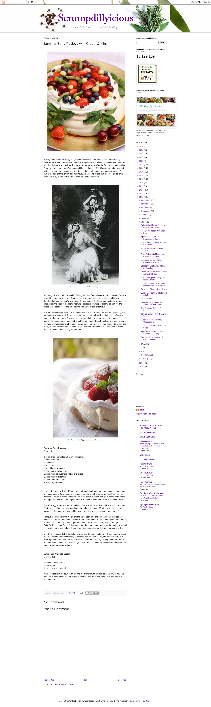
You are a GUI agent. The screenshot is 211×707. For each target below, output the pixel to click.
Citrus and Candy (147, 437)
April (143, 348)
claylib (131, 701)
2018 (141, 175)
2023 (141, 157)
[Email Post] (81, 593)
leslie (141, 410)
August (144, 215)
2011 (141, 363)
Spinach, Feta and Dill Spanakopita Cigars (150, 238)
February (145, 355)
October (144, 207)
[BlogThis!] (89, 593)
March (144, 351)
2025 (141, 150)
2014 (141, 190)
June (143, 222)
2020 (141, 168)
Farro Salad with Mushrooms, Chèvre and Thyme (153, 255)
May (143, 344)
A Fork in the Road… (147, 466)
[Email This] (86, 593)
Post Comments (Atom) (64, 684)
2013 (141, 193)
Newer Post (49, 680)
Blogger (149, 701)
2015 (141, 186)
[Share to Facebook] (95, 593)
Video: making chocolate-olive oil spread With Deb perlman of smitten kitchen (152, 446)
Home (86, 680)
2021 (141, 165)
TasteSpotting (146, 482)
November (146, 204)
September (146, 211)
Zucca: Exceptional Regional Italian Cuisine (153, 279)
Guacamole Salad (148, 299)
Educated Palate (147, 459)
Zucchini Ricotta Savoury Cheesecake (151, 321)
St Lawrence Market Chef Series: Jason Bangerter (152, 303)
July (143, 218)
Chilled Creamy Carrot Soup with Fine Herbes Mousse (153, 284)
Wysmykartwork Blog (149, 505)
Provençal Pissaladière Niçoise (154, 289)
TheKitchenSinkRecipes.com (152, 493)
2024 (141, 154)
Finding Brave (146, 464)
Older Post (122, 680)
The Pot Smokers (146, 507)
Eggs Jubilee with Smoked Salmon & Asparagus (152, 332)
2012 (141, 197)
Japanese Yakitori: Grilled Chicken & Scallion (151, 261)
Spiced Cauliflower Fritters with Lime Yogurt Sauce (154, 226)
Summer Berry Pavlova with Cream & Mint (152, 338)
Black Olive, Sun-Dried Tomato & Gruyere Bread (154, 273)
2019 (141, 172)
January (145, 359)
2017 (141, 179)
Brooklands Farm (147, 432)
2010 (141, 367)
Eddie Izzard (145, 455)
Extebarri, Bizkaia (146, 475)
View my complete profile (146, 414)
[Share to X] (92, 593)
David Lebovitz (146, 441)
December (146, 200)
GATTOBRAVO (146, 473)
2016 (141, 183)
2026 (141, 146)
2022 (141, 161)
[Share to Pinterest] (97, 593)
